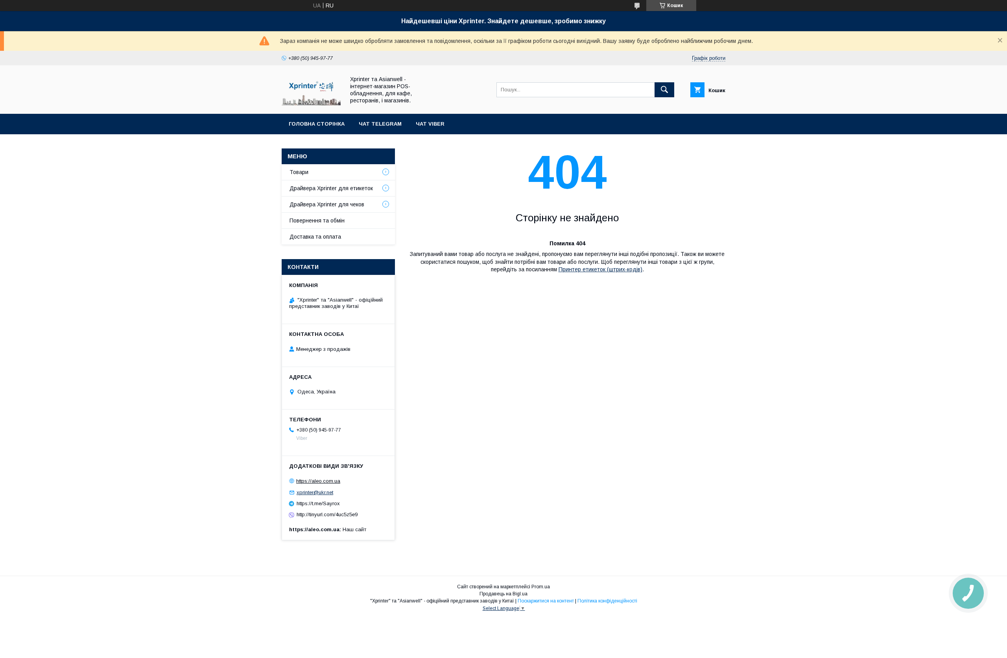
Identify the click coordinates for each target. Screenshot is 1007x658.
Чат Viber (430, 124)
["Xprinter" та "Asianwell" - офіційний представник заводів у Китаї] (311, 103)
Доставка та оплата (315, 237)
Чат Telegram (380, 124)
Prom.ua (540, 586)
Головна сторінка (317, 124)
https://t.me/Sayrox (318, 503)
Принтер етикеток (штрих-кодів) (600, 269)
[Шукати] (664, 89)
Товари (299, 172)
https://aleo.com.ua (318, 481)
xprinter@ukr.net (315, 492)
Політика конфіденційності (607, 601)
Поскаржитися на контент (546, 601)
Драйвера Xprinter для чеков (327, 204)
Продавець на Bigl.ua (503, 594)
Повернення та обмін (317, 220)
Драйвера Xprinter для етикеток (331, 188)
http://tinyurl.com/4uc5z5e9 (327, 514)
